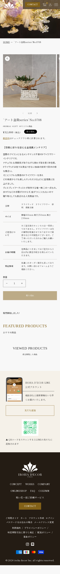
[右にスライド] (37, 113)
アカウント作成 (36, 518)
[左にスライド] (23, 113)
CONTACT (32, 4)
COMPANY (44, 484)
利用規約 (16, 528)
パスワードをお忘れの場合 (19, 522)
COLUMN (44, 490)
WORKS (29, 484)
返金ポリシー (30, 537)
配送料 (6, 138)
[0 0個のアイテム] (44, 4)
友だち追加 (30, 410)
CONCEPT (16, 484)
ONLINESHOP (19, 490)
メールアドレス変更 (44, 522)
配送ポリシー (44, 532)
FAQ (32, 490)
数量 (5, 277)
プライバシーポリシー (35, 528)
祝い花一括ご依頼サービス (30, 497)
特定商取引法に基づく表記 (21, 532)
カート (23, 518)
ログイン (50, 518)
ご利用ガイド (12, 518)
